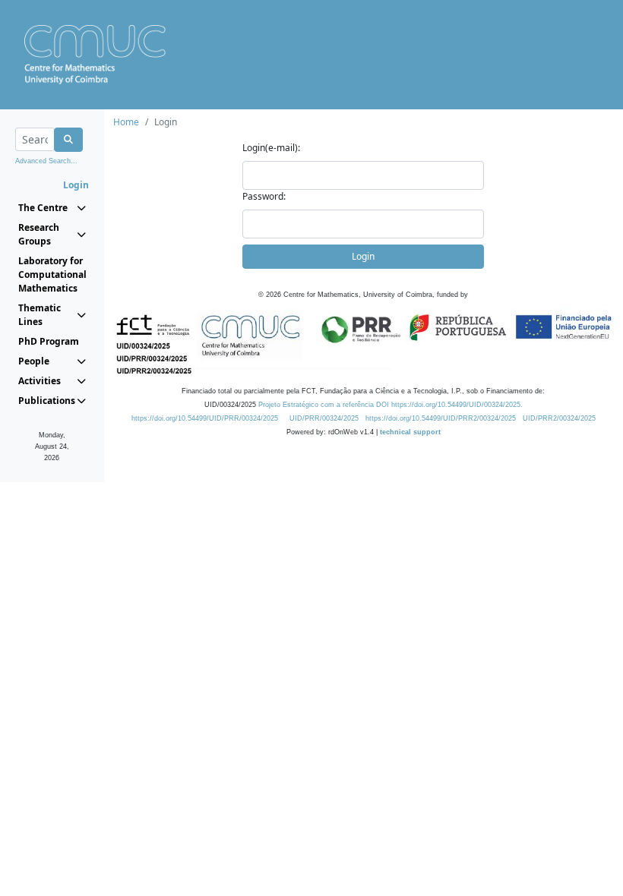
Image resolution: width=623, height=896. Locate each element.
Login (363, 256)
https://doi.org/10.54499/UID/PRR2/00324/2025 (440, 418)
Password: (264, 196)
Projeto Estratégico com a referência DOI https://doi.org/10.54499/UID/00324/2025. (390, 405)
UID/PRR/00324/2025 (324, 418)
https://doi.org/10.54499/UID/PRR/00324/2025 (204, 418)
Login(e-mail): (271, 147)
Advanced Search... (46, 161)
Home (126, 121)
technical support (410, 432)
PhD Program (48, 341)
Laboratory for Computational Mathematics (52, 274)
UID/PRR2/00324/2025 (559, 418)
